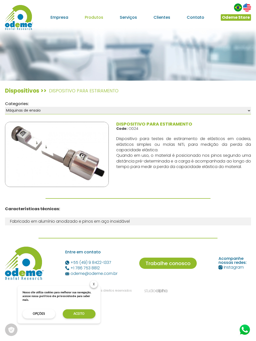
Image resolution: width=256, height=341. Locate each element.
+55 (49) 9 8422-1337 (90, 262)
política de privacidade (57, 296)
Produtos (94, 17)
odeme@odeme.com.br (94, 273)
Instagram (234, 267)
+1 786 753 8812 (85, 268)
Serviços (128, 17)
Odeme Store (236, 17)
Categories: (17, 104)
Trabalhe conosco (168, 263)
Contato (195, 17)
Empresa (59, 17)
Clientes (162, 17)
